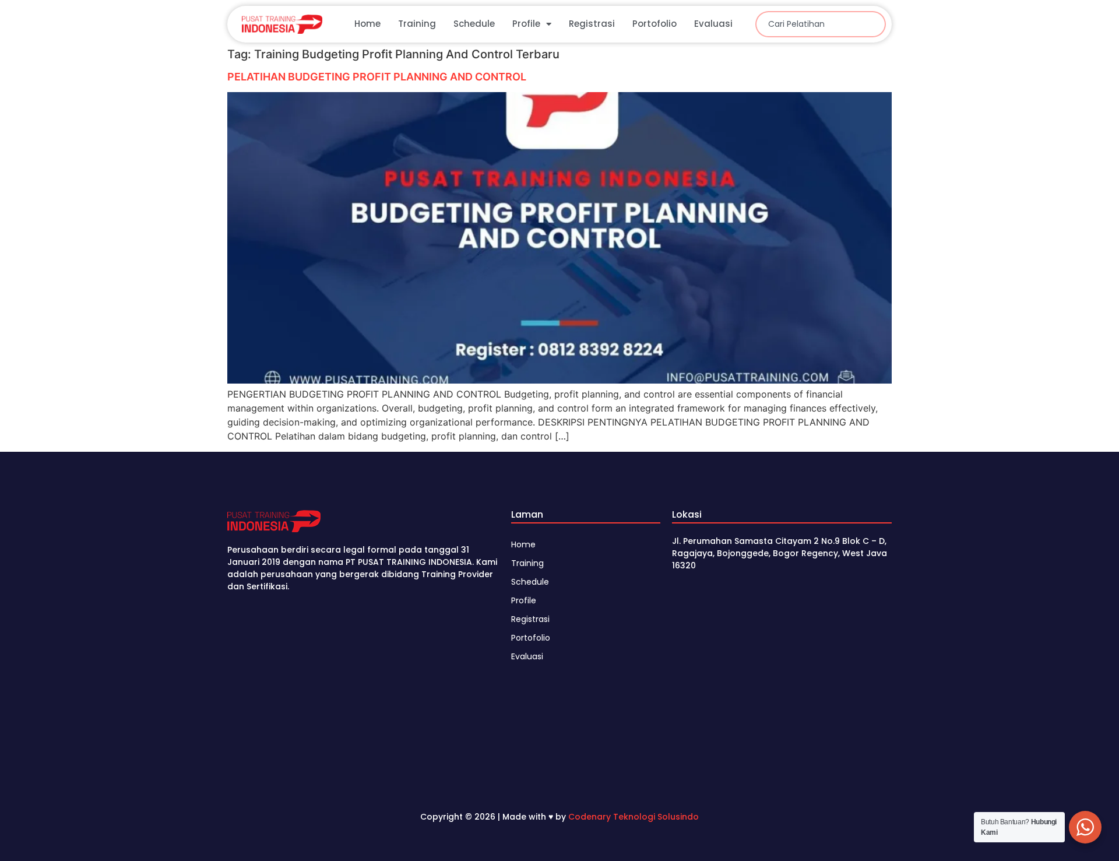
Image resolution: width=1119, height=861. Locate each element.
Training (417, 23)
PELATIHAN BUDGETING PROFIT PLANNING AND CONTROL (376, 77)
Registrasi (592, 23)
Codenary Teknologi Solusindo (633, 817)
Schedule (474, 23)
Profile (526, 23)
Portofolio (654, 23)
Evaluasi (713, 23)
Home (367, 23)
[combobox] (820, 24)
